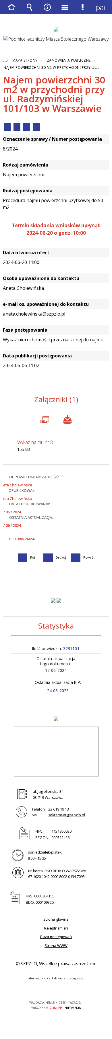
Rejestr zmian (56, 928)
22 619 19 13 (58, 809)
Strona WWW (56, 945)
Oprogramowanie (46, 418)
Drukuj (16, 127)
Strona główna (56, 919)
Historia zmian (22, 539)
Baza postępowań (56, 936)
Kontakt (36, 127)
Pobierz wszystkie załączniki (67, 418)
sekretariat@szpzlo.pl (66, 814)
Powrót (26, 127)
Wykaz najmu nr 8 (35, 445)
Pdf (7, 127)
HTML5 (47, 986)
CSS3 (55, 986)
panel (100, 7)
